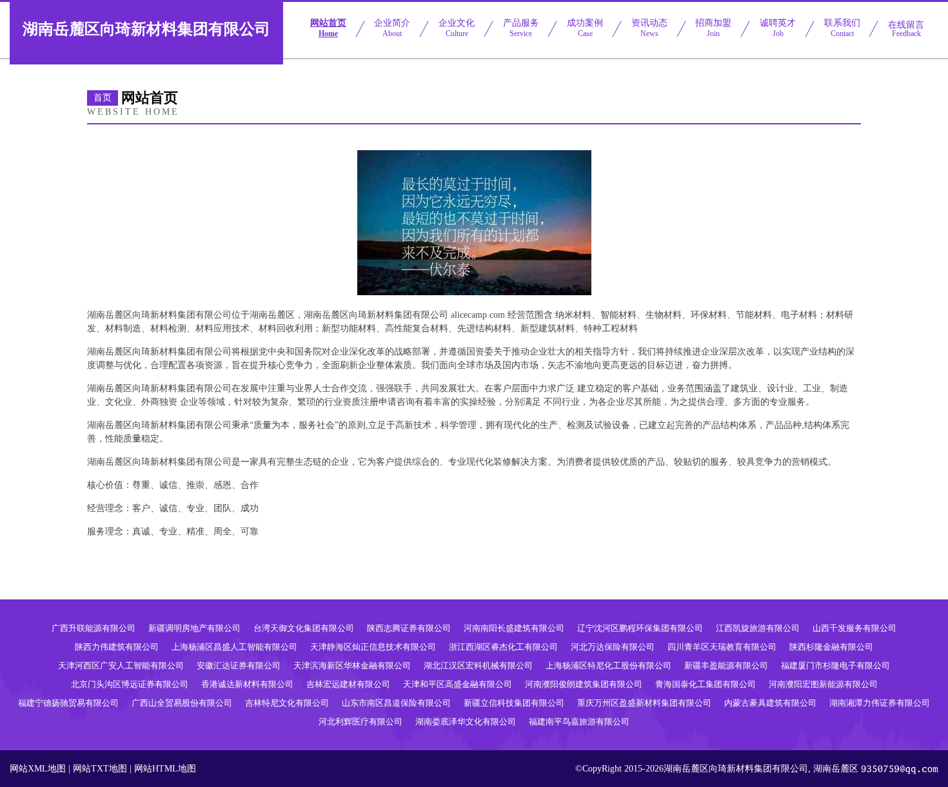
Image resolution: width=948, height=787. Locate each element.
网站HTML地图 (165, 768)
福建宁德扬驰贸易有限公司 (68, 703)
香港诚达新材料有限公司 (247, 684)
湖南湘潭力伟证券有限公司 (879, 703)
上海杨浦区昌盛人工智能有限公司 (234, 647)
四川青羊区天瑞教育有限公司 (721, 647)
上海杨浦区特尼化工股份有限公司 (608, 665)
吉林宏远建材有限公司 (348, 684)
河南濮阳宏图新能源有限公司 (823, 684)
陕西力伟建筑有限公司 (117, 647)
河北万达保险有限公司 (613, 647)
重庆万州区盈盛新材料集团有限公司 (644, 703)
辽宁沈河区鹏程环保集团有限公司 (640, 628)
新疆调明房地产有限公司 (194, 628)
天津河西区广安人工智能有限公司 (121, 665)
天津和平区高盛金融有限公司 (457, 684)
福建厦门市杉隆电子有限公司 (835, 665)
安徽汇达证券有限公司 (239, 665)
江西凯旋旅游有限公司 (758, 628)
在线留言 (906, 29)
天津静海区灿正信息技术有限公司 (373, 647)
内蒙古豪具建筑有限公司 (770, 703)
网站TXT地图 (100, 768)
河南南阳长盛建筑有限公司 (514, 628)
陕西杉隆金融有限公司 (831, 647)
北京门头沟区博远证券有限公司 (129, 684)
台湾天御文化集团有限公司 (303, 628)
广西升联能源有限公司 (93, 628)
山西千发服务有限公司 (854, 628)
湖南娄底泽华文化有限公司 (465, 721)
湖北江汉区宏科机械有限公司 (478, 665)
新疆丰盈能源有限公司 (726, 665)
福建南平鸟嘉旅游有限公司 (579, 721)
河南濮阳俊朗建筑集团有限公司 (583, 684)
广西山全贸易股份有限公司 (182, 703)
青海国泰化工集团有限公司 (705, 684)
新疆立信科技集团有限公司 (514, 703)
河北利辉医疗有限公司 (360, 721)
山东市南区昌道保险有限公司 (396, 703)
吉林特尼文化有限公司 (287, 703)
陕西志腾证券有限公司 (409, 628)
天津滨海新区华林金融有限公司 (352, 665)
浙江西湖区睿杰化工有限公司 (503, 647)
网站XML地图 (38, 768)
